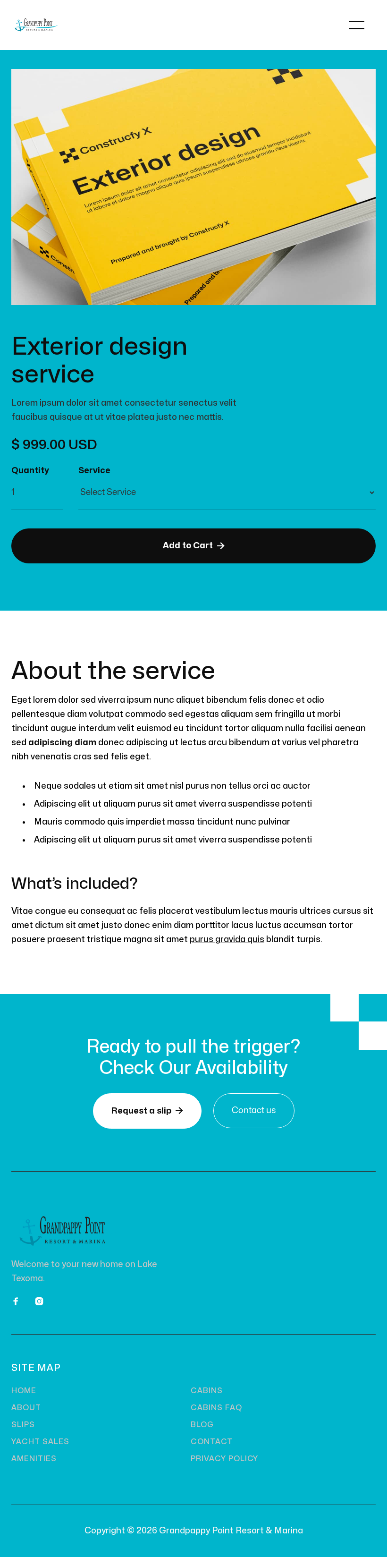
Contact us (254, 1110)
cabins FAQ (216, 1408)
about (26, 1408)
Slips (23, 1425)
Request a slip (147, 1110)
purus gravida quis (227, 940)
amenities (34, 1459)
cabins (207, 1391)
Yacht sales (40, 1442)
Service (94, 471)
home (23, 1391)
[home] (102, 25)
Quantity (30, 471)
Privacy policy (224, 1459)
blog (202, 1425)
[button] (356, 25)
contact (212, 1442)
